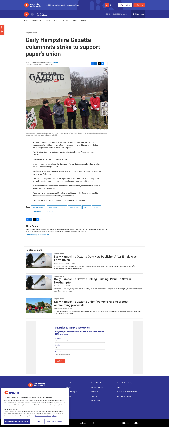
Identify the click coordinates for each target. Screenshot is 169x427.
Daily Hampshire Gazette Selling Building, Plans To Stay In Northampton (92, 280)
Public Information (97, 387)
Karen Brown (58, 308)
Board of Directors (97, 383)
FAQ (118, 387)
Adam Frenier (58, 286)
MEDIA (86, 207)
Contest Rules (95, 400)
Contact (68, 387)
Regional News (31, 33)
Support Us (94, 392)
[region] (35, 406)
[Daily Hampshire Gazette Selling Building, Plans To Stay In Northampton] (39, 282)
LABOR (96, 207)
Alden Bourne (54, 62)
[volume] (32, 14)
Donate (140, 5)
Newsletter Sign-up (72, 392)
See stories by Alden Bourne (37, 234)
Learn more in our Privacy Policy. (46, 416)
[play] (26, 14)
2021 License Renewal (124, 396)
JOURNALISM (74, 207)
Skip (38, 421)
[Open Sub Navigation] (29, 20)
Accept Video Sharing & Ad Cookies (17, 421)
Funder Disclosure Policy (124, 383)
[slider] (35, 14)
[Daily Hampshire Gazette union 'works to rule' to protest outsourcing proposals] (39, 305)
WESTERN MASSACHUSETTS (43, 211)
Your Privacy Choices (54, 421)
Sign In (113, 5)
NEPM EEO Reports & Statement (127, 392)
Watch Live (125, 5)
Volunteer (94, 396)
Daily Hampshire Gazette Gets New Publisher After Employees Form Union (95, 258)
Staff (67, 400)
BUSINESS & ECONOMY (57, 207)
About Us (68, 383)
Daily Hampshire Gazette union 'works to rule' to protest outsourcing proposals (91, 303)
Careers (68, 396)
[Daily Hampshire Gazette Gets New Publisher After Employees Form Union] (39, 260)
